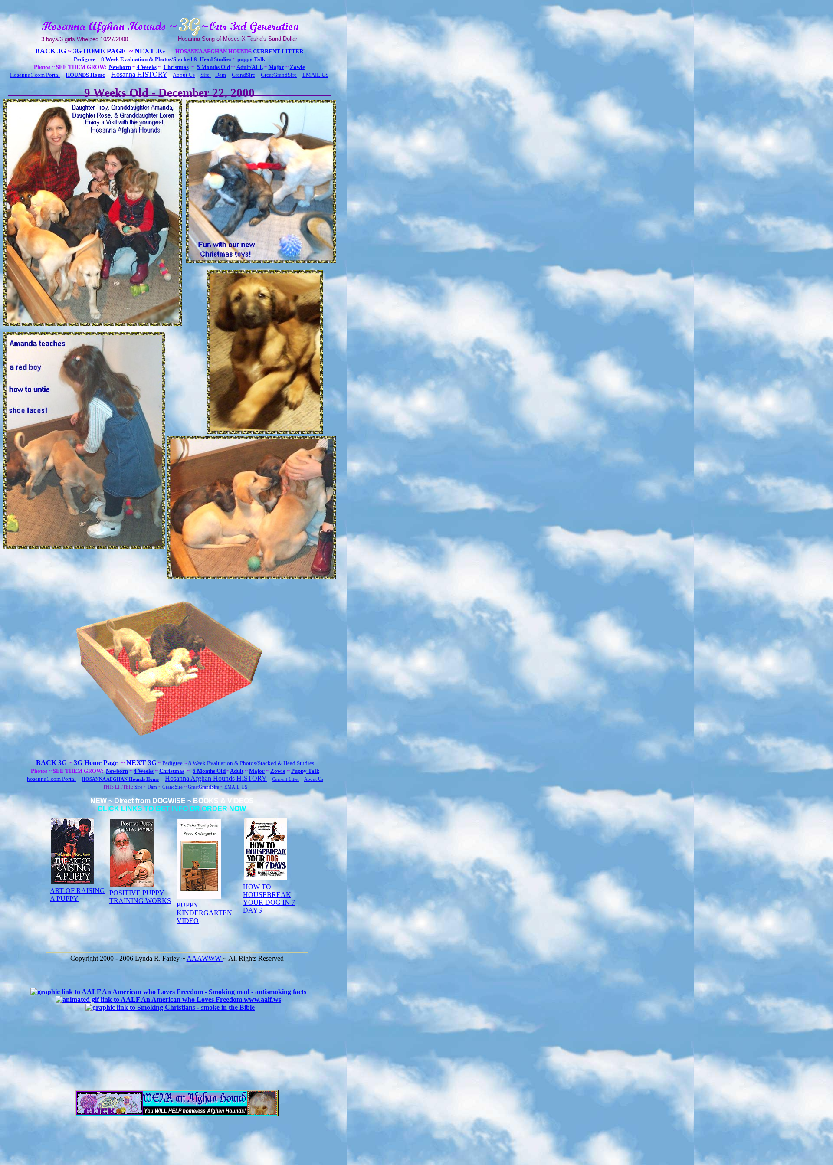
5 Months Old (213, 67)
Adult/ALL (249, 67)
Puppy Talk (305, 771)
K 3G (58, 51)
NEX (142, 51)
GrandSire (243, 75)
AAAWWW (205, 958)
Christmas (176, 67)
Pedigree (85, 59)
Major (276, 67)
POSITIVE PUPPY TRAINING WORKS (140, 896)
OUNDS (79, 75)
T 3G (157, 51)
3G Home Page (100, 51)
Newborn (120, 67)
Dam (220, 75)
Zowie (297, 67)
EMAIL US (315, 75)
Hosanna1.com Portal (35, 75)
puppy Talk (251, 59)
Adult (236, 771)
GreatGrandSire (279, 75)
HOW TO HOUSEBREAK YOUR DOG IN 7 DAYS (269, 898)
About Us (184, 75)
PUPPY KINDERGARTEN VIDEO (204, 912)
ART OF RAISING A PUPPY (77, 894)
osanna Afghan (106, 779)
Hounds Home (143, 779)
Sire (205, 75)
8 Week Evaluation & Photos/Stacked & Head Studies (166, 59)
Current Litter (278, 51)
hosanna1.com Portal (51, 779)
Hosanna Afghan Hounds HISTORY (216, 778)
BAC (42, 51)
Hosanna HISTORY (139, 74)
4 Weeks (147, 67)
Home (97, 75)
